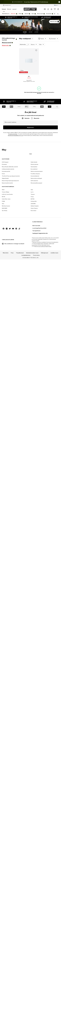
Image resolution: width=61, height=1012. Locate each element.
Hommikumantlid (6, 171)
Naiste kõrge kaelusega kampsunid (10, 180)
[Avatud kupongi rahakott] (45, 9)
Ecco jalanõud (34, 169)
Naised (4, 9)
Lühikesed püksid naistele (8, 169)
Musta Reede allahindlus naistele (10, 166)
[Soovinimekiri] (55, 9)
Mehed (9, 9)
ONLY (3, 189)
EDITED (32, 199)
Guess (32, 196)
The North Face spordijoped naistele (11, 176)
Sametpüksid (34, 166)
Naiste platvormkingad (36, 178)
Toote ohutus (36, 255)
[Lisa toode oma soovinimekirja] (36, 50)
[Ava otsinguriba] (57, 14)
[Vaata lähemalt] (29, 82)
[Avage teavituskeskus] (51, 9)
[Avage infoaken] (59, 2)
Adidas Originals (35, 206)
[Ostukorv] (58, 9)
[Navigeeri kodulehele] (10, 222)
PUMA (3, 201)
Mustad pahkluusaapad (36, 183)
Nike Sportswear (6, 206)
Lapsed (14, 9)
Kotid (3, 173)
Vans (3, 203)
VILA (32, 189)
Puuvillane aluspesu (35, 173)
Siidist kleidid (34, 162)
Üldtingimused (44, 253)
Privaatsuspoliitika (12, 134)
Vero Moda (4, 210)
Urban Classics (34, 208)
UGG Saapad (5, 162)
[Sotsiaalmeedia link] (3, 229)
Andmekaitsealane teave (32, 253)
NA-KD (3, 196)
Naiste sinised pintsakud (36, 171)
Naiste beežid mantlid (7, 183)
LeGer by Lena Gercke (7, 194)
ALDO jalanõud (34, 180)
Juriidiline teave (54, 253)
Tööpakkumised (20, 253)
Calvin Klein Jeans (6, 199)
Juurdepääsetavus (25, 255)
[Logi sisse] (48, 9)
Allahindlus (23, 44)
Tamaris (33, 194)
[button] (42, 38)
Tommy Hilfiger (5, 192)
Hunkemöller (34, 201)
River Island (33, 210)
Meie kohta (5, 253)
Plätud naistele (34, 164)
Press (12, 253)
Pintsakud (4, 164)
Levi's (32, 192)
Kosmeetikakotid (35, 176)
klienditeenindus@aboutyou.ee (15, 135)
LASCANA (33, 203)
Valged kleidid (5, 178)
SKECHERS (4, 208)
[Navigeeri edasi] (54, 14)
